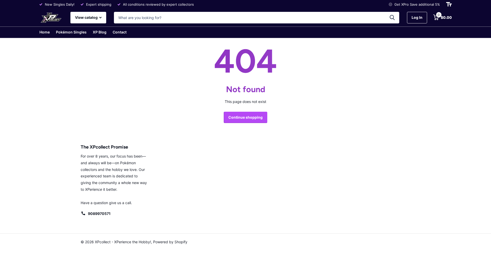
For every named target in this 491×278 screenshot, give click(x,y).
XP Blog (99, 32)
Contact (120, 32)
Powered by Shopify (170, 242)
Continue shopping (245, 117)
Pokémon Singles (71, 32)
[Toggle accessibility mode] (449, 4)
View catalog (86, 17)
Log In (417, 17)
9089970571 (99, 213)
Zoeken (392, 17)
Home (44, 32)
